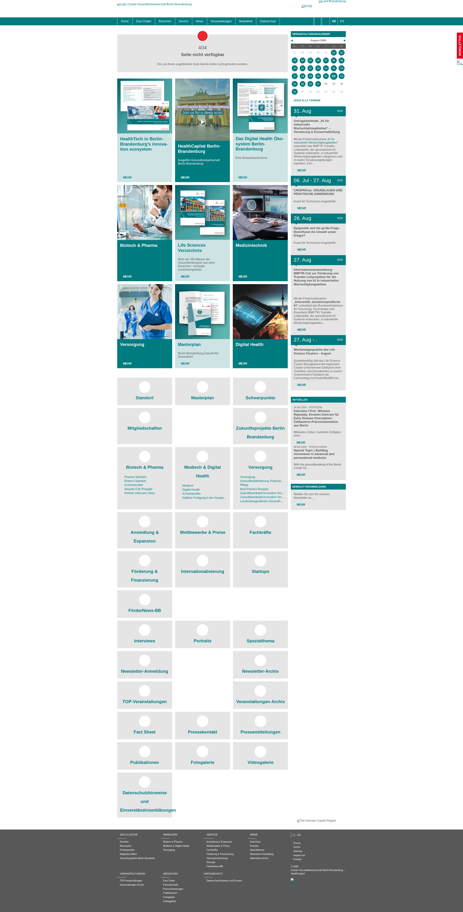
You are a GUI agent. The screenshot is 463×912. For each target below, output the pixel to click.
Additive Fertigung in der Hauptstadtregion (209, 497)
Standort (145, 397)
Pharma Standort (135, 477)
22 (333, 76)
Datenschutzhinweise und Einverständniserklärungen (144, 801)
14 (325, 68)
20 (318, 76)
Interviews (144, 640)
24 (294, 83)
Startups (260, 571)
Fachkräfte (260, 532)
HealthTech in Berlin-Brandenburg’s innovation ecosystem (144, 144)
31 (294, 91)
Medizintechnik (251, 245)
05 (310, 60)
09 (341, 60)
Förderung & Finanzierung (144, 576)
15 (333, 68)
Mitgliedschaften (145, 428)
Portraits (202, 640)
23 (341, 76)
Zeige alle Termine (307, 100)
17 (294, 76)
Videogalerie (260, 762)
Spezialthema (260, 640)
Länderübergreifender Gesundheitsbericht (266, 501)
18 (302, 76)
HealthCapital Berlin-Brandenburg (199, 149)
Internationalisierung (202, 571)
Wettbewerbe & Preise (202, 532)
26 (310, 83)
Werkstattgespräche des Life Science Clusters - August (314, 351)
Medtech (187, 485)
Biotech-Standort (135, 480)
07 (325, 60)
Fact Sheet (145, 732)
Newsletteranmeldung (309, 486)
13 (318, 68)
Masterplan (189, 344)
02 (341, 52)
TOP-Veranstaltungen (144, 701)
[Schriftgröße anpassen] (326, 21)
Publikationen (144, 762)
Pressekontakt (202, 732)
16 (341, 68)
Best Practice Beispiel (253, 489)
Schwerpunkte (260, 397)
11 (302, 68)
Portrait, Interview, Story (139, 493)
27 (318, 83)
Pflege (244, 484)
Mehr (127, 177)
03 (294, 60)
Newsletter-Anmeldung (144, 671)
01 (333, 52)
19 (310, 76)
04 (302, 60)
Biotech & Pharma (138, 245)
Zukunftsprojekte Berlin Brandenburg (260, 432)
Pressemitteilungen (261, 732)
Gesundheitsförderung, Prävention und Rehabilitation (273, 480)
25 (302, 83)
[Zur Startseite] (154, 6)
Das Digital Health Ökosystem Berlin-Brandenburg (260, 144)
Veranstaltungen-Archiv (260, 701)
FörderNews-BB (144, 610)
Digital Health (250, 344)
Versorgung (132, 344)
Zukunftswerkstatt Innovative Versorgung (265, 493)
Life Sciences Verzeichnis (192, 248)
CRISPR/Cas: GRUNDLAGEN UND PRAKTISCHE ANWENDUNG (318, 192)
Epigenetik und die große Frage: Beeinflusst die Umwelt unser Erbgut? (317, 231)
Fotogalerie (202, 762)
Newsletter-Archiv (260, 671)
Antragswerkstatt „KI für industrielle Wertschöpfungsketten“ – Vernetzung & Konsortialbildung (317, 126)
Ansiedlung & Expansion (145, 536)
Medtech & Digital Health (202, 471)
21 (325, 76)
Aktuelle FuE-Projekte (138, 489)
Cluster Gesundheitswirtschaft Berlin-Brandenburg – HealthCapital (318, 872)
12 (310, 68)
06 (318, 60)
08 (333, 60)
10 (294, 68)
